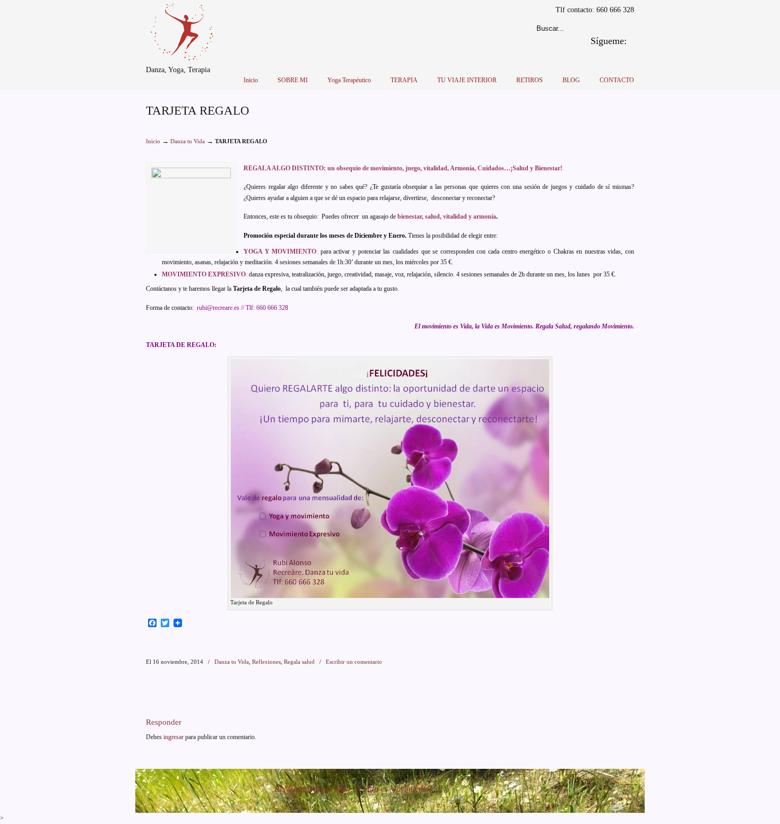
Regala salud (299, 661)
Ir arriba (629, 780)
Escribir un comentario (354, 661)
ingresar (173, 737)
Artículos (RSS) (162, 802)
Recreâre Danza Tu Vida (192, 31)
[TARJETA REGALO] (191, 176)
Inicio (153, 141)
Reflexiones (266, 661)
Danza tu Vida (187, 141)
